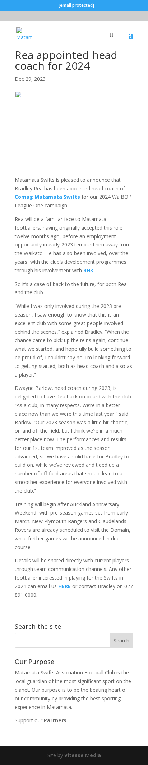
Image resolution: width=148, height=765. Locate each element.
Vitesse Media (82, 755)
